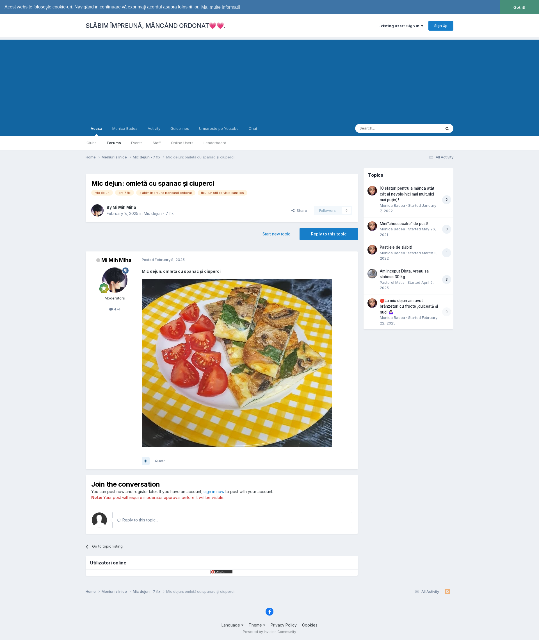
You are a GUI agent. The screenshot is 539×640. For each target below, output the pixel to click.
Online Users (182, 142)
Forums (114, 142)
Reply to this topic (328, 234)
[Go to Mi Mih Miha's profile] (97, 210)
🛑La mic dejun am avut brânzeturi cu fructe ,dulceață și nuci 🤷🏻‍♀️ (409, 306)
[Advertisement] (269, 79)
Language (231, 625)
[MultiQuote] (146, 461)
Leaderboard (215, 142)
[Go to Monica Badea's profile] (372, 191)
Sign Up (440, 25)
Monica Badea (125, 128)
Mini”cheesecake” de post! (404, 223)
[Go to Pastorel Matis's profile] (372, 273)
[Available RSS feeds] (447, 592)
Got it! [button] (519, 7)
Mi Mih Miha (124, 207)
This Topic (424, 128)
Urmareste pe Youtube (219, 128)
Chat (253, 128)
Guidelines (179, 128)
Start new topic (276, 234)
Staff (157, 142)
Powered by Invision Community (269, 632)
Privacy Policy (284, 625)
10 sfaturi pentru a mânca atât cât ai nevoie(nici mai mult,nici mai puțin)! (407, 194)
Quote (160, 461)
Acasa (96, 128)
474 (116, 309)
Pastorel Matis (392, 282)
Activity (154, 128)
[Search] (447, 128)
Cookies (310, 625)
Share (300, 210)
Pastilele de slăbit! (396, 247)
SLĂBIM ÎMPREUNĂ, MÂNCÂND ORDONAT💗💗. (156, 25)
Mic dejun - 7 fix (159, 213)
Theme (256, 625)
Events (137, 142)
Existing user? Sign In (399, 26)
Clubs (91, 142)
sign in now (214, 491)
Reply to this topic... (139, 520)
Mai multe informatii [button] (220, 7)
